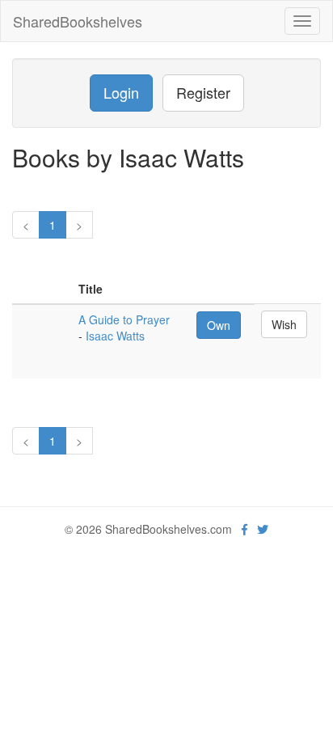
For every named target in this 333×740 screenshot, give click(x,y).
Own (218, 325)
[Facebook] (244, 529)
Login (121, 92)
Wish (284, 324)
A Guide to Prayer (124, 319)
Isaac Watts (115, 336)
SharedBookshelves (77, 21)
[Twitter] (262, 529)
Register (203, 92)
